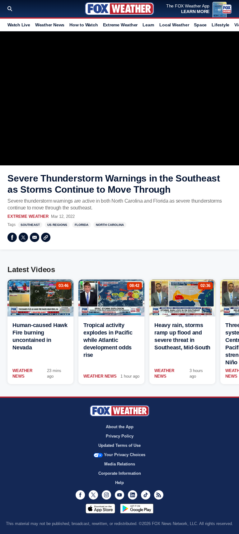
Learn (148, 24)
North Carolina (110, 225)
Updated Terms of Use (119, 445)
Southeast (30, 225)
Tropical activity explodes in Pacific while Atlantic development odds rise (107, 340)
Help (119, 482)
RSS (158, 495)
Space (200, 24)
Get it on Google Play (136, 509)
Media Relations (119, 464)
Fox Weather (119, 8)
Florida (81, 225)
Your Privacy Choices (124, 454)
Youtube (119, 495)
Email (34, 237)
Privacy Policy (120, 436)
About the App (120, 426)
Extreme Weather (120, 24)
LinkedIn (132, 495)
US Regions (57, 225)
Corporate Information (119, 473)
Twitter (23, 237)
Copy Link (45, 237)
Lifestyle (220, 24)
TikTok (145, 495)
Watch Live (18, 24)
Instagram (106, 495)
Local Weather (174, 24)
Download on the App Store (100, 509)
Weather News (49, 24)
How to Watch (83, 24)
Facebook (12, 237)
